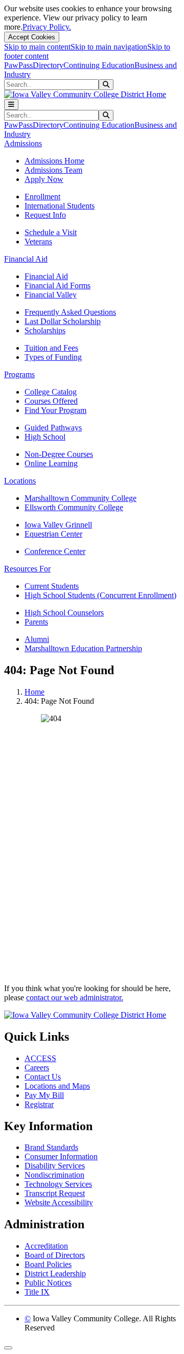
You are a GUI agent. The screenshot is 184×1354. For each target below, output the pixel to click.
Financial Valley (51, 294)
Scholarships (45, 330)
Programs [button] (19, 374)
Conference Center (55, 551)
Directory (48, 65)
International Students (60, 205)
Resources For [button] (27, 568)
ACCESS (40, 1058)
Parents (36, 621)
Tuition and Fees (51, 347)
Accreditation (46, 1246)
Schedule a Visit (51, 232)
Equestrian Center (53, 534)
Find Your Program (55, 410)
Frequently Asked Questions (70, 312)
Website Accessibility (59, 1202)
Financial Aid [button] (26, 259)
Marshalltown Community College (80, 498)
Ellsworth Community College (74, 507)
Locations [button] (20, 480)
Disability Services (55, 1165)
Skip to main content (37, 46)
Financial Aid (46, 276)
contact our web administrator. (74, 997)
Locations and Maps (57, 1086)
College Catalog (51, 391)
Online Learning (51, 463)
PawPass (18, 65)
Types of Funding (53, 357)
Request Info (45, 215)
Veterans (38, 241)
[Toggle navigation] (11, 104)
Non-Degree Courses (59, 454)
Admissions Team (53, 170)
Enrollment (42, 196)
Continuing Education (98, 65)
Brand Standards (51, 1147)
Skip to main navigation (109, 46)
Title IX (37, 1292)
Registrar (39, 1104)
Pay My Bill (44, 1095)
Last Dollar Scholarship (63, 321)
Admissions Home (54, 160)
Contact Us (43, 1076)
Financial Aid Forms (57, 285)
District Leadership (55, 1273)
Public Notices (48, 1282)
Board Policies (48, 1264)
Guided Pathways (53, 427)
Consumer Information (61, 1156)
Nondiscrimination (54, 1175)
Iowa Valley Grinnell (58, 524)
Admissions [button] (23, 143)
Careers (37, 1067)
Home (34, 691)
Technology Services (58, 1184)
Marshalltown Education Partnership (83, 648)
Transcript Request (55, 1193)
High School (45, 436)
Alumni (37, 639)
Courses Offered (51, 401)
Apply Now (44, 179)
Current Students (52, 586)
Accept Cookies (31, 37)
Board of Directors (55, 1255)
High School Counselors (64, 612)
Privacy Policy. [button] (46, 26)
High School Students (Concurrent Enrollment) (100, 595)
